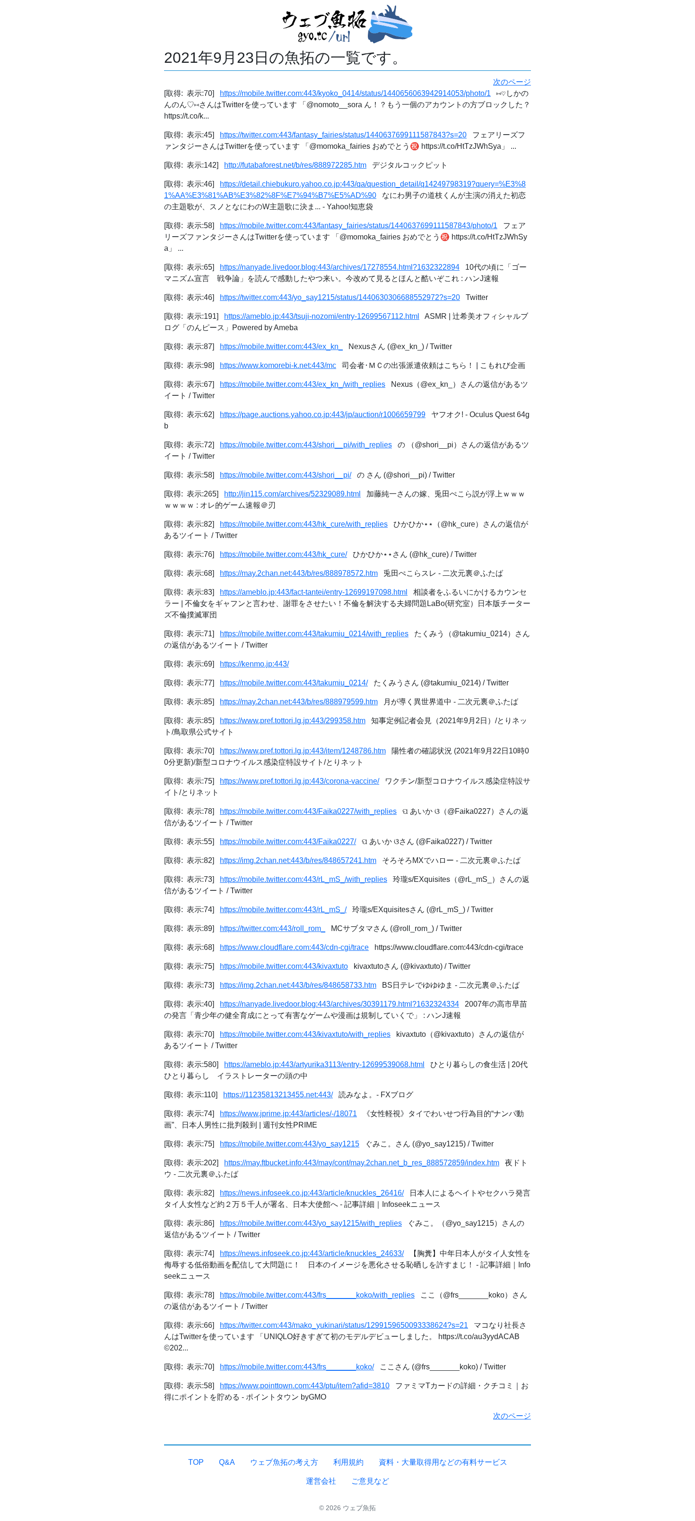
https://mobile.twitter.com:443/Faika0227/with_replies (308, 811)
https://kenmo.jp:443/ (254, 664)
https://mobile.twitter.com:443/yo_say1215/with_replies (311, 1223)
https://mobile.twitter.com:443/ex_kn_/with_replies (302, 384)
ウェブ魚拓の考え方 (284, 1462)
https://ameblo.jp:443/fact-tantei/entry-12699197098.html (314, 592)
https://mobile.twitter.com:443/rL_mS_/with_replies (303, 879)
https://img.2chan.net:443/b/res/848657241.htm (298, 860)
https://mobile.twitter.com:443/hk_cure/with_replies (304, 524)
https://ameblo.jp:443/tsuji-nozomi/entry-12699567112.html (321, 316)
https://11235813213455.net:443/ (278, 1095)
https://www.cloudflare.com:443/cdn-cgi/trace (294, 947)
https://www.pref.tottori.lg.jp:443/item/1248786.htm (303, 751)
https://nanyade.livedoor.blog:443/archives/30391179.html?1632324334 (339, 1004)
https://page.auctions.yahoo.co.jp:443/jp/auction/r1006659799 (323, 414)
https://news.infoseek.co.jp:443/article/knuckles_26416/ (312, 1193)
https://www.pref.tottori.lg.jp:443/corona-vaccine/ (299, 781)
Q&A (227, 1462)
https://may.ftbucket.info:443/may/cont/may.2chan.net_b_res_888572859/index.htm (361, 1163)
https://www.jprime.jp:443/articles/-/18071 (288, 1114)
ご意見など (370, 1481)
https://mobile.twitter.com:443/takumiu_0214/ (294, 683)
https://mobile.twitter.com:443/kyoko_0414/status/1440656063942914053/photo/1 (355, 93)
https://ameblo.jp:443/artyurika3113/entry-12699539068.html (324, 1064)
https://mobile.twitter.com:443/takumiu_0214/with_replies (314, 634)
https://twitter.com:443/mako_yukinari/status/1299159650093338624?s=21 (344, 1325)
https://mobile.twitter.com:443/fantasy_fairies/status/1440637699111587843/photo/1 (358, 226)
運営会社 (321, 1481)
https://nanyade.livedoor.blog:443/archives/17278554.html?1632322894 (340, 267)
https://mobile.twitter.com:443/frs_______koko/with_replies (317, 1295)
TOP (196, 1462)
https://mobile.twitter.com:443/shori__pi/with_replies (306, 445)
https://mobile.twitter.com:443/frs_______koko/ (297, 1367)
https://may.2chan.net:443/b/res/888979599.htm (299, 702)
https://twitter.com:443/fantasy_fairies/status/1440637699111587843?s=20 (343, 135)
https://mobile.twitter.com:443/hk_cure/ (283, 554)
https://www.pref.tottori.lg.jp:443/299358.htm (292, 721)
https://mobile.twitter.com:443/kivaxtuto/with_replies (305, 1034)
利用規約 (348, 1462)
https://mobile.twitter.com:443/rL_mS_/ (283, 910)
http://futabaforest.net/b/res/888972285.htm (295, 165)
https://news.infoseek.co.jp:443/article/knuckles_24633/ (312, 1253)
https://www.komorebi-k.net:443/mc (278, 365)
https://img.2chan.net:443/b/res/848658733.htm (298, 985)
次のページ (512, 82)
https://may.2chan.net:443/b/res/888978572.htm (299, 573)
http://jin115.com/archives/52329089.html (292, 494)
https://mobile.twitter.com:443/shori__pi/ (285, 475)
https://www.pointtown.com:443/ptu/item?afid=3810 (305, 1386)
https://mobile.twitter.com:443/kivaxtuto (284, 966)
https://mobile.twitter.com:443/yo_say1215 (289, 1144)
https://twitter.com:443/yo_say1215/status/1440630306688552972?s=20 (340, 297)
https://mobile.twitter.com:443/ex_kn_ (281, 346)
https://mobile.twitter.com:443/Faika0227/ (288, 841)
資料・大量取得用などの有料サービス (443, 1462)
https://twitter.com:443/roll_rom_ (272, 928)
